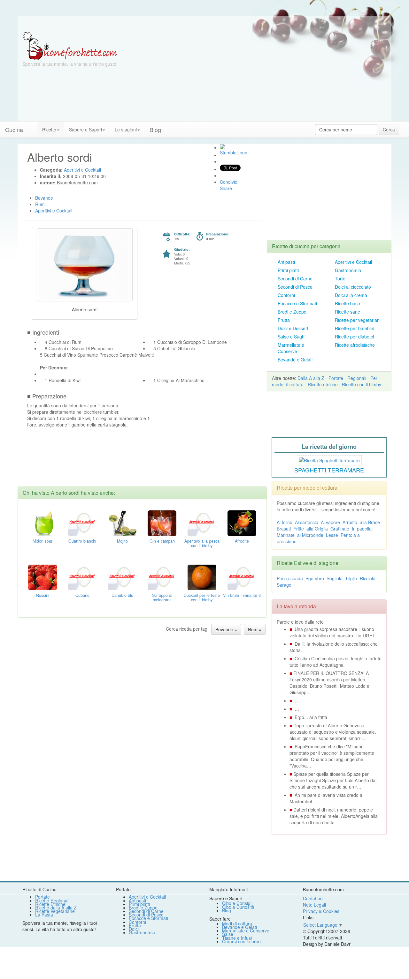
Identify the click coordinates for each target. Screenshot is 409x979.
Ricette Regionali (52, 900)
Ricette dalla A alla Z (56, 907)
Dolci (134, 929)
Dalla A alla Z (310, 378)
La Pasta (44, 914)
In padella (362, 528)
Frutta (284, 320)
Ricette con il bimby (361, 384)
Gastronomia (348, 270)
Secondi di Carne (295, 278)
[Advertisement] (267, 76)
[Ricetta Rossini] (42, 577)
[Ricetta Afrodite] (242, 522)
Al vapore (330, 522)
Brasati (284, 528)
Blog (226, 910)
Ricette (49, 129)
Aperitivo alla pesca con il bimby (202, 543)
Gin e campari (162, 541)
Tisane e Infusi (237, 938)
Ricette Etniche (50, 904)
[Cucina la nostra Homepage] (32, 126)
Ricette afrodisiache (355, 345)
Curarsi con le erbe (241, 941)
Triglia (351, 578)
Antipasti (286, 262)
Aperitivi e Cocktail (353, 262)
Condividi (229, 182)
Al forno (284, 522)
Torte (340, 278)
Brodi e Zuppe (292, 311)
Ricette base (347, 303)
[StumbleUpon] (222, 146)
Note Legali (314, 904)
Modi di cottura (237, 923)
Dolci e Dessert (293, 328)
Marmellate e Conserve (291, 348)
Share (226, 188)
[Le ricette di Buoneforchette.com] (204, 24)
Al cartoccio (306, 522)
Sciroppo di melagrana (162, 597)
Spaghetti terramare (329, 470)
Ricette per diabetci (354, 336)
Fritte (298, 528)
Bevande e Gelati (295, 359)
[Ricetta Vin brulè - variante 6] (242, 577)
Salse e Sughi (291, 336)
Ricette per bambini (354, 328)
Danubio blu (122, 595)
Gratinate (339, 528)
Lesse (332, 535)
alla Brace (370, 522)
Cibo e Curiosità (238, 907)
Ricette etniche (323, 384)
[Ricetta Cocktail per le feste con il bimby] (202, 577)
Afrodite (242, 541)
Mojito (122, 541)
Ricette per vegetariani (358, 320)
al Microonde (310, 535)
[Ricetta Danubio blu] (122, 577)
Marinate (286, 535)
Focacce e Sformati (297, 303)
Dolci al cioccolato (353, 287)
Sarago (284, 585)
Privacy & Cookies (321, 911)
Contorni (286, 295)
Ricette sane (347, 311)
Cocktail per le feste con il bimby (202, 597)
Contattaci (313, 898)
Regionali (356, 378)
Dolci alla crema (351, 295)
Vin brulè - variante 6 (242, 595)
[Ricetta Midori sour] (42, 522)
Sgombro (314, 578)
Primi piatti (288, 270)
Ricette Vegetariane (55, 911)
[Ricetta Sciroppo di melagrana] (162, 577)
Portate (335, 378)
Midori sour (42, 541)
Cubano (82, 595)
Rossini (42, 595)
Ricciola (367, 578)
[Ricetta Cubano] (82, 577)
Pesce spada (290, 578)
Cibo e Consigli (237, 903)
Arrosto (350, 522)
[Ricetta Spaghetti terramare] (329, 459)
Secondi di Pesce (295, 287)
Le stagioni (126, 129)
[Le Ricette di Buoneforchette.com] (69, 45)
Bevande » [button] (226, 629)
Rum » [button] (254, 629)
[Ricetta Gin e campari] (162, 522)
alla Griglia (317, 528)
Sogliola (335, 578)
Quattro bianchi (82, 541)
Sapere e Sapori (85, 129)
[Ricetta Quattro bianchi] (82, 522)
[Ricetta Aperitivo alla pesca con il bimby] (202, 522)
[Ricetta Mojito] (122, 522)
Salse (227, 934)
